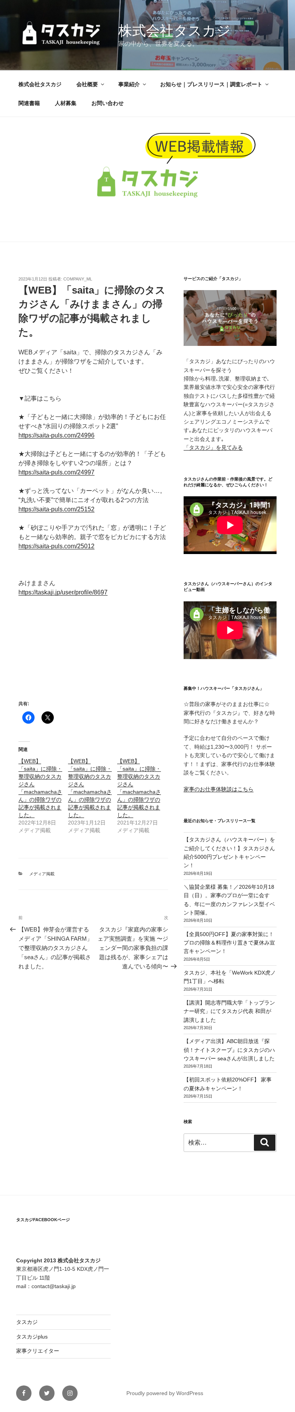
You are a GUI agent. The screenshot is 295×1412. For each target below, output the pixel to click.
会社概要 (87, 84)
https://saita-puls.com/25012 (56, 546)
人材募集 (65, 103)
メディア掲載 (42, 873)
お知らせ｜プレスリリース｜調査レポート (211, 84)
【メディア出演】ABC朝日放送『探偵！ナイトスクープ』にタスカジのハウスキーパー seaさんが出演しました (229, 1050)
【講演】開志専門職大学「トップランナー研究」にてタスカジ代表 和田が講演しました (229, 1011)
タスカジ (27, 1322)
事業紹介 (129, 84)
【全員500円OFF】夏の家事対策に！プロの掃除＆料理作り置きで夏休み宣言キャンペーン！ (229, 943)
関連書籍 (29, 103)
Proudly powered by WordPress (164, 1393)
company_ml (77, 279)
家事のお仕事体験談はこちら (219, 789)
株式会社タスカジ (174, 30)
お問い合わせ (107, 103)
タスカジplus (32, 1337)
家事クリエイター (37, 1351)
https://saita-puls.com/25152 (56, 509)
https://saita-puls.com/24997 (56, 472)
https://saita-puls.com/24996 (56, 435)
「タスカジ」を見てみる (213, 447)
